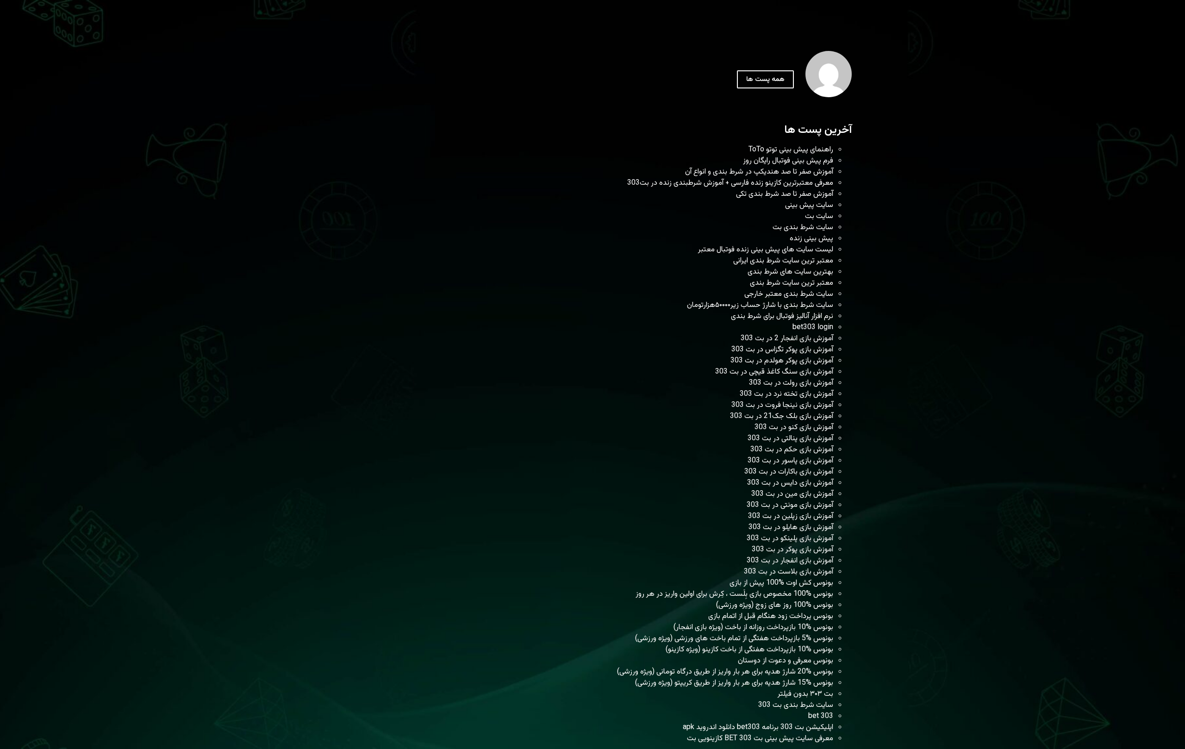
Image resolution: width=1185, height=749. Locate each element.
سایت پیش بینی (809, 205)
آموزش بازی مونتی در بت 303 (790, 505)
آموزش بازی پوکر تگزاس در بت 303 (782, 350)
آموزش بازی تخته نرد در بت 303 (786, 394)
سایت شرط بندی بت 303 (795, 705)
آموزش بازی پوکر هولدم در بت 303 (781, 361)
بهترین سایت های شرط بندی (790, 272)
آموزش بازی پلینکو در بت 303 (790, 538)
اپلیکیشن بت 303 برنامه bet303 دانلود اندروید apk (758, 727)
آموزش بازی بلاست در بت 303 (788, 572)
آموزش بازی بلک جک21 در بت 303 (781, 416)
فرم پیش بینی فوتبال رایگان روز (788, 161)
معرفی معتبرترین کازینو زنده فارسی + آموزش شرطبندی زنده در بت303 (730, 183)
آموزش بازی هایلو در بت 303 (790, 527)
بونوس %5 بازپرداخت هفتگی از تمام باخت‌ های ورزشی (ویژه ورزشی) (734, 638)
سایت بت (819, 216)
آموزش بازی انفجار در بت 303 (790, 561)
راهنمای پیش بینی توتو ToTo (790, 150)
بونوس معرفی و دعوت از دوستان (785, 661)
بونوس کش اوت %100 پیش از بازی (781, 583)
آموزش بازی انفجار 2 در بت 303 (787, 338)
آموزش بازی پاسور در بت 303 (790, 461)
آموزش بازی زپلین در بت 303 (790, 516)
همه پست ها (765, 79)
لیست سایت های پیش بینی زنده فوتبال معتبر (765, 250)
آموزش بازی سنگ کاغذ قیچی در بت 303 (774, 372)
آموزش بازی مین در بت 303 (792, 494)
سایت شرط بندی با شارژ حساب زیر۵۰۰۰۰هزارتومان (760, 305)
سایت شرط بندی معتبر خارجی (788, 294)
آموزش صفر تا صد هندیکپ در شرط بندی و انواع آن (759, 172)
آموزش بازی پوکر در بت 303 (792, 550)
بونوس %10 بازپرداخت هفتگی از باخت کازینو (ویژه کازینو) (749, 649)
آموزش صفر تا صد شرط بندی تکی (784, 194)
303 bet (820, 716)
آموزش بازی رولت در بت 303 (791, 383)
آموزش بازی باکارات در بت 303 (788, 472)
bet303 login (812, 327)
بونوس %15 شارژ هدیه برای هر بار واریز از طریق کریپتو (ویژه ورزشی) (734, 683)
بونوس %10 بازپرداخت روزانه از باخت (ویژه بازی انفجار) (753, 627)
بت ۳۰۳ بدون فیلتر (805, 694)
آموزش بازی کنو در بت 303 (794, 427)
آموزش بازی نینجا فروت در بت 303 (782, 405)
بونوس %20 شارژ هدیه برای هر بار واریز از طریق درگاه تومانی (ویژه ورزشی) (725, 672)
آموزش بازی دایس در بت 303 (790, 483)
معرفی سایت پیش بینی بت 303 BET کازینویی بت (760, 738)
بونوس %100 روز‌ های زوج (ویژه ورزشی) (774, 605)
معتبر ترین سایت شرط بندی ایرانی (783, 261)
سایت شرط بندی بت (803, 227)
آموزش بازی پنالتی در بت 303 (790, 438)
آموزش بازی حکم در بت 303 (791, 450)
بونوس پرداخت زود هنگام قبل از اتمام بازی (770, 616)
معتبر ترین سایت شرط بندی (791, 283)
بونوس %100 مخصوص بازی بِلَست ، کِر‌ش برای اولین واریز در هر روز (734, 594)
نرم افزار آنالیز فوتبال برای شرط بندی (782, 316)
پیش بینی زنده (811, 238)
